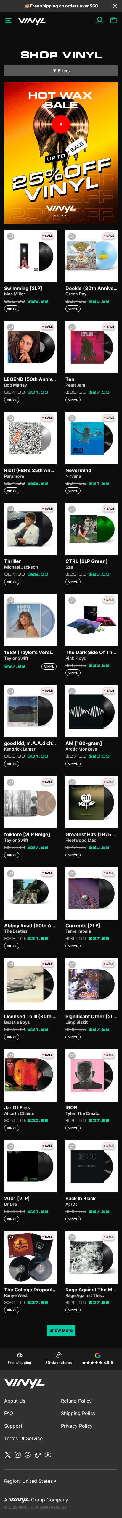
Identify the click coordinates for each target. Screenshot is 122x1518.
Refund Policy (76, 1401)
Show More (61, 1330)
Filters (64, 70)
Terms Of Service (23, 1438)
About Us (14, 1401)
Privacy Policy (77, 1426)
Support (13, 1426)
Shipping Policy (78, 1413)
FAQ (8, 1413)
